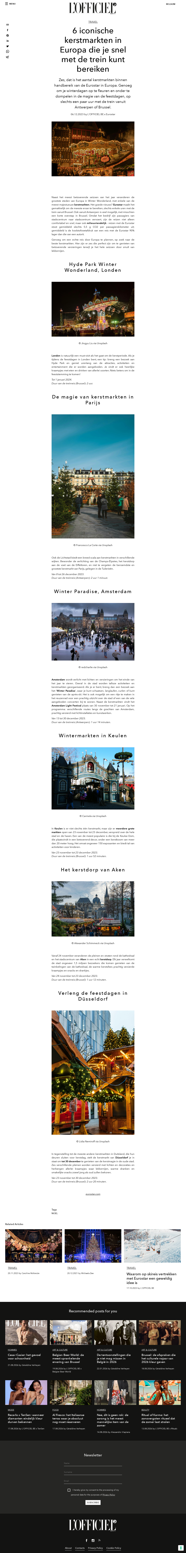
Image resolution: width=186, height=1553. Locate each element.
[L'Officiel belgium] (93, 8)
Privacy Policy (109, 1495)
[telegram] (7, 57)
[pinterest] (7, 36)
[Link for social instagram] (93, 1541)
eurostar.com (93, 1194)
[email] (7, 25)
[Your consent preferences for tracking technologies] (181, 1548)
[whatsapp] (7, 52)
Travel (93, 22)
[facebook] (7, 30)
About (68, 1548)
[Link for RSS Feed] (99, 1540)
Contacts (80, 1548)
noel (55, 1213)
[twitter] (7, 46)
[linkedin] (7, 41)
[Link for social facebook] (86, 1541)
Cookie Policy (113, 1548)
